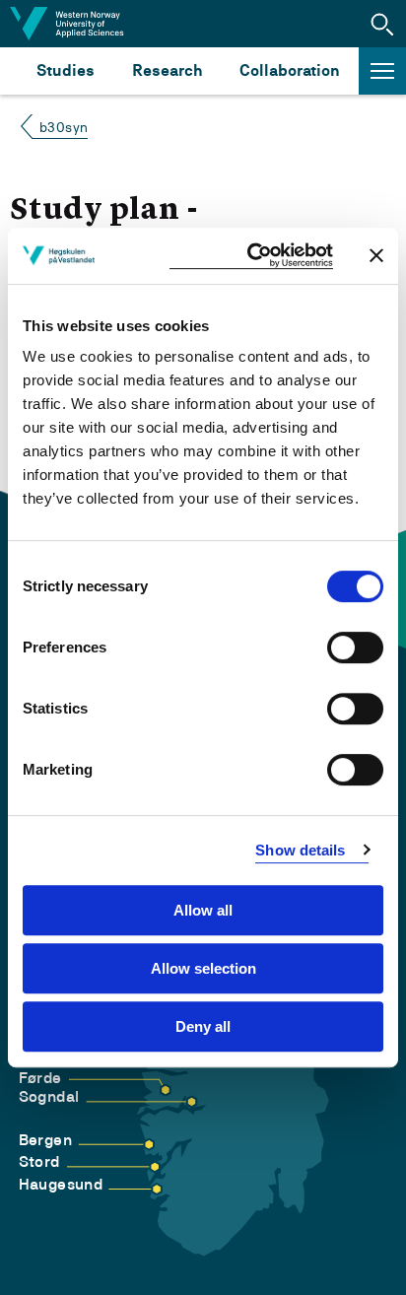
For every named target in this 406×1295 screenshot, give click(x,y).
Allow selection (203, 968)
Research (167, 70)
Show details (300, 850)
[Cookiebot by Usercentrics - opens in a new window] (251, 255)
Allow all (203, 910)
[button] (382, 23)
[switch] (355, 647)
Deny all (203, 1026)
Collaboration (289, 70)
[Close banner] (376, 255)
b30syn (63, 127)
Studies (65, 70)
